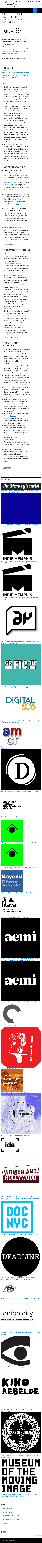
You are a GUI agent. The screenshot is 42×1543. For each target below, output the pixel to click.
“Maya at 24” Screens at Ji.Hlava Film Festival (14, 917)
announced (22, 87)
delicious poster (11, 182)
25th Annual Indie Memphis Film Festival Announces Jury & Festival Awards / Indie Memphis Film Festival (19, 562)
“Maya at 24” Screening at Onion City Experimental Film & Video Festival (20, 1333)
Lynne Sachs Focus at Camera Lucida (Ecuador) (15, 1135)
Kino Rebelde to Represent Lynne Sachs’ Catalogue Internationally (16, 1410)
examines (13, 456)
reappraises (11, 263)
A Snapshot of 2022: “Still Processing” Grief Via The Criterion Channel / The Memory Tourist (19, 491)
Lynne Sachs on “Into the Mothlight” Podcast (15, 1092)
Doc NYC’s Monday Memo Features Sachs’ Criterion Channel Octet (19, 1235)
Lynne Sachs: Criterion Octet (10, 1026)
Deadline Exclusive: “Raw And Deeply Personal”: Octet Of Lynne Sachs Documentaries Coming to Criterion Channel (20, 1278)
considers (12, 404)
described (11, 118)
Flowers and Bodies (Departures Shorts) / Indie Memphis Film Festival (19, 598)
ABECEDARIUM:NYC (9, 1509)
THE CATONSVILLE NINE (11, 1516)
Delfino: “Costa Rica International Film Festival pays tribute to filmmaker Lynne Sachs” (19, 792)
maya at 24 (8, 468)
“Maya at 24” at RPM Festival (9, 1068)
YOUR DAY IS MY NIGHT (10, 1523)
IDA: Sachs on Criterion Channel (11, 1155)
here (12, 189)
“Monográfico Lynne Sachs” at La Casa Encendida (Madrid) (18, 843)
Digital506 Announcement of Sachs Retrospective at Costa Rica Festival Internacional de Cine (20, 721)
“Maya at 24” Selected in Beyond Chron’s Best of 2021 (17, 893)
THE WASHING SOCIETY (11, 1519)
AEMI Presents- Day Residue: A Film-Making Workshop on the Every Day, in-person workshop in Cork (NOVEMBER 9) (20, 959)
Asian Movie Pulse (16, 299)
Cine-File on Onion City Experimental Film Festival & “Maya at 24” (20, 1298)
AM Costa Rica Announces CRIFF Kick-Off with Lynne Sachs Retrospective (19, 747)
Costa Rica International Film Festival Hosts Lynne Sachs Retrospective (18, 818)
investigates (14, 275)
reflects (10, 332)
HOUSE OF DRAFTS (9, 1512)
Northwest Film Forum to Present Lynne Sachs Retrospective (19, 1367)
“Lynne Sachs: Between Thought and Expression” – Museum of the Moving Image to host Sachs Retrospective (20, 1495)
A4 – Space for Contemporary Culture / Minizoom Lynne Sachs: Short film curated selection (20, 642)
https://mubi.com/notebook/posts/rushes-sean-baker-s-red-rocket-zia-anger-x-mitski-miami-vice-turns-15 (16, 51)
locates (13, 442)
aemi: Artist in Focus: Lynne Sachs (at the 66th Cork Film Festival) (20, 1002)
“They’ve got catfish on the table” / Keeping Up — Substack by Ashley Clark (20, 525)
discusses (14, 289)
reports (11, 378)
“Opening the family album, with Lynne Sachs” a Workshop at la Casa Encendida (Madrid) (20, 868)
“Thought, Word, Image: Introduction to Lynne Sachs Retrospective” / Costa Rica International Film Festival (17, 687)
